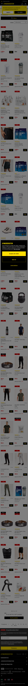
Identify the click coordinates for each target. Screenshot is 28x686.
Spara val (14, 259)
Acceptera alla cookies (14, 253)
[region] (14, 255)
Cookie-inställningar (14, 265)
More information (17, 249)
